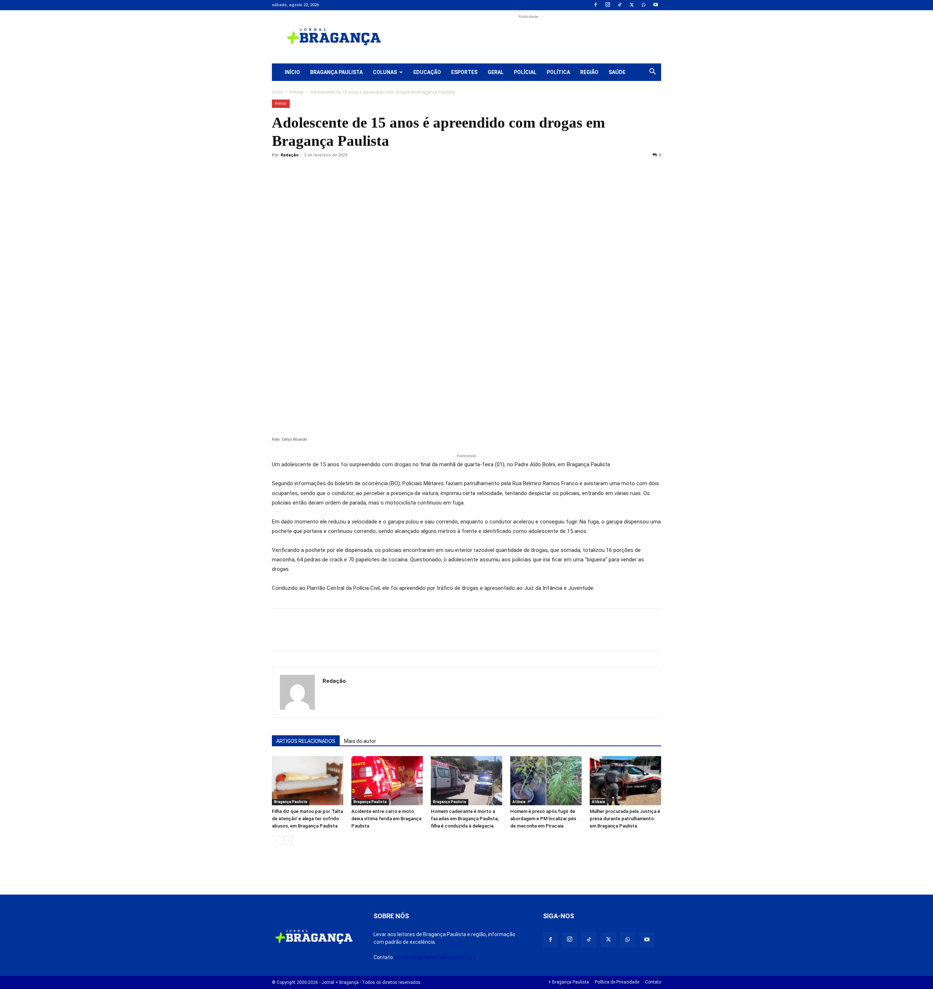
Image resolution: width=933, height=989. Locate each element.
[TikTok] (619, 5)
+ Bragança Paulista (568, 982)
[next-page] (288, 840)
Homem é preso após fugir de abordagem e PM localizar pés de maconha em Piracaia (543, 819)
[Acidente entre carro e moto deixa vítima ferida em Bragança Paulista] (387, 780)
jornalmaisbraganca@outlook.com (435, 957)
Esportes (464, 72)
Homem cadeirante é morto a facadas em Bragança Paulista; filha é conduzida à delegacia (465, 819)
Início (292, 72)
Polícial (525, 72)
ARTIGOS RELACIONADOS (305, 741)
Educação (427, 72)
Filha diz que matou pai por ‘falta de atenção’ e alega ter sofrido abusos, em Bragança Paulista (307, 819)
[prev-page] (276, 840)
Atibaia (519, 802)
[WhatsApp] (643, 5)
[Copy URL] (279, 171)
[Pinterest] (329, 171)
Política (558, 72)
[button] (652, 72)
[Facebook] (595, 5)
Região (589, 72)
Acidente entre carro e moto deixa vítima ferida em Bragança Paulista (386, 819)
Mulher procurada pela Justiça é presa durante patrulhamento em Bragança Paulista (625, 819)
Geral (496, 72)
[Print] (363, 171)
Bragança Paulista (336, 72)
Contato (653, 982)
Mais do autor (360, 741)
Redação (289, 155)
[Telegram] (379, 171)
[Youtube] (655, 5)
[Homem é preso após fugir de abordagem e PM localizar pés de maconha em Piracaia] (546, 780)
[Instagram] (607, 5)
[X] (631, 5)
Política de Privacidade (617, 982)
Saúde (617, 72)
